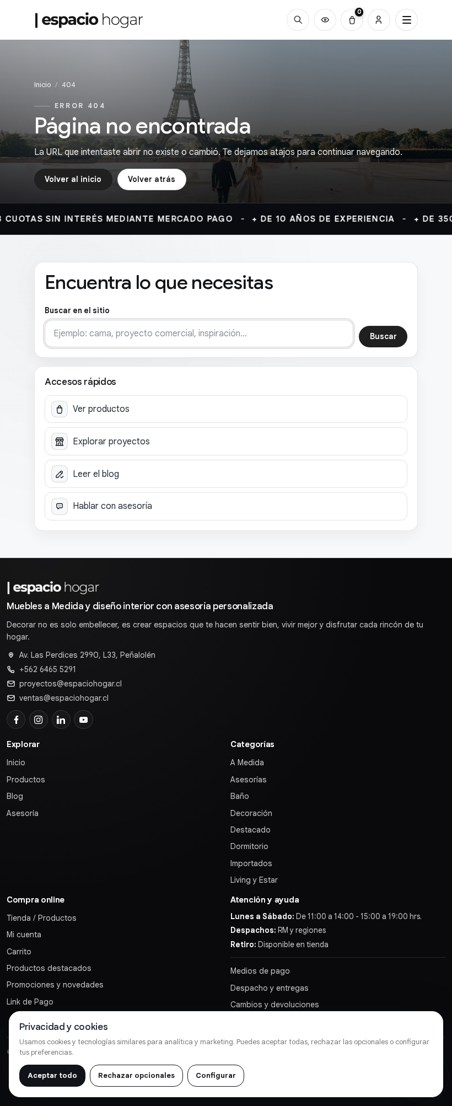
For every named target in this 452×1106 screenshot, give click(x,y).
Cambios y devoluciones (274, 1005)
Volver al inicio (73, 179)
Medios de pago (260, 971)
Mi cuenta (24, 934)
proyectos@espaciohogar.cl (70, 684)
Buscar (383, 336)
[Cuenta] (379, 20)
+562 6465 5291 (47, 669)
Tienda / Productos (42, 918)
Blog (15, 796)
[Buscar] (298, 20)
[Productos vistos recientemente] (325, 20)
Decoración (251, 813)
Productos (26, 780)
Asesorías (248, 780)
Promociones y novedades (55, 985)
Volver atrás (151, 179)
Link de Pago (30, 1002)
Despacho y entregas (269, 988)
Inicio (42, 84)
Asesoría (23, 813)
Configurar (216, 1075)
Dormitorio (249, 846)
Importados (251, 863)
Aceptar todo (52, 1075)
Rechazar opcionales (136, 1075)
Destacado (250, 830)
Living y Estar (254, 880)
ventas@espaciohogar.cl (64, 698)
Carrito (19, 952)
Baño (239, 796)
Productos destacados (49, 968)
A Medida (247, 762)
